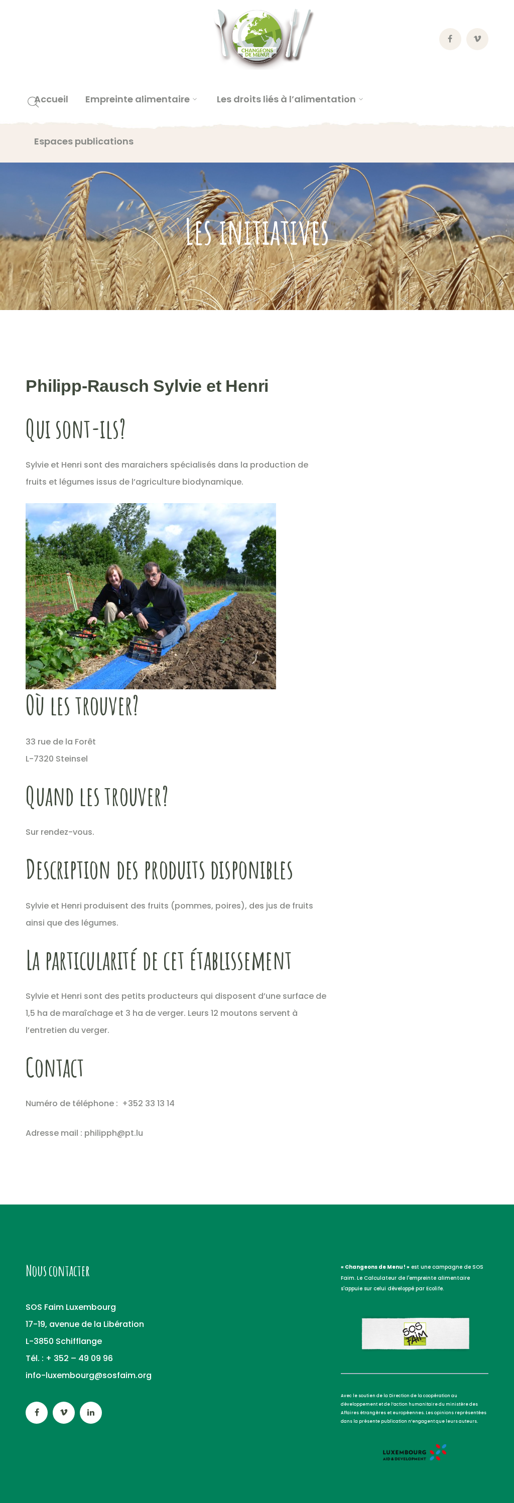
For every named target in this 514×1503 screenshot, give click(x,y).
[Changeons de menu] (257, 39)
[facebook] (37, 1413)
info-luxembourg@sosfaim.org (89, 1375)
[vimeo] (64, 1413)
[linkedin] (91, 1413)
